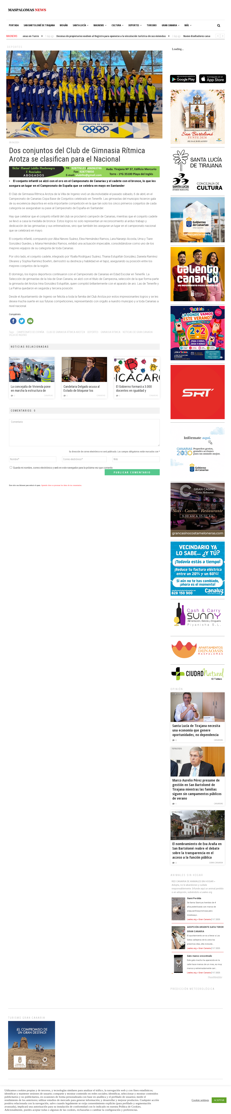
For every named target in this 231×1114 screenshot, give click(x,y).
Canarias (48, 396)
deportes (92, 332)
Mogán (64, 25)
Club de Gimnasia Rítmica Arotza (66, 332)
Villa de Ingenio (18, 335)
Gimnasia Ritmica (110, 332)
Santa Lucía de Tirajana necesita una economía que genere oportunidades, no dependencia (196, 730)
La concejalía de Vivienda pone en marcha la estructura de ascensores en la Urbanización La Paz (31, 389)
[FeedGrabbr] (198, 977)
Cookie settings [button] (200, 1100)
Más (186, 25)
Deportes (133, 25)
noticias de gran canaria (138, 332)
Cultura (116, 25)
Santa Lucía (79, 25)
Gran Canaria (169, 25)
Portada (14, 25)
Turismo (152, 25)
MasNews (98, 25)
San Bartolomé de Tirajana (39, 25)
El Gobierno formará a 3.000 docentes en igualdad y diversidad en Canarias (134, 389)
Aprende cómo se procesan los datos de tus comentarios (61, 485)
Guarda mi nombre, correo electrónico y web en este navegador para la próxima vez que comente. (63, 467)
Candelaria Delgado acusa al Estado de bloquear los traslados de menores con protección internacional (82, 389)
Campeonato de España (30, 332)
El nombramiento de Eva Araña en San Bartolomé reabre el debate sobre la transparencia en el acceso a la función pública (197, 850)
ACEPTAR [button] (219, 1100)
